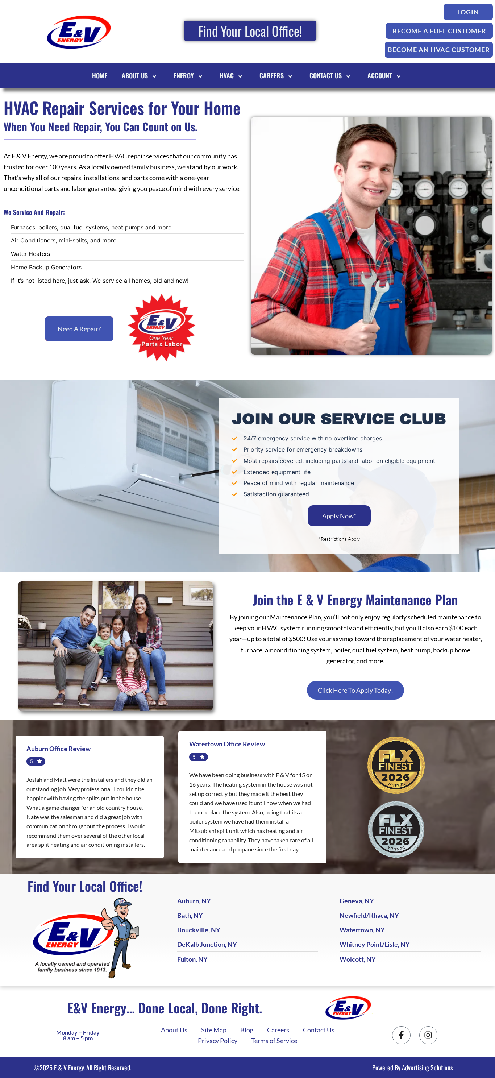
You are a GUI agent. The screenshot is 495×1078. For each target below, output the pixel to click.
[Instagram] (428, 1035)
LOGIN (468, 12)
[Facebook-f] (401, 1035)
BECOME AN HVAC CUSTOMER (439, 50)
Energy (184, 75)
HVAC (227, 75)
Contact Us (325, 75)
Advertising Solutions (427, 1067)
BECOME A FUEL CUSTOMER (439, 31)
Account (379, 75)
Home (99, 75)
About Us (135, 75)
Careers (271, 75)
